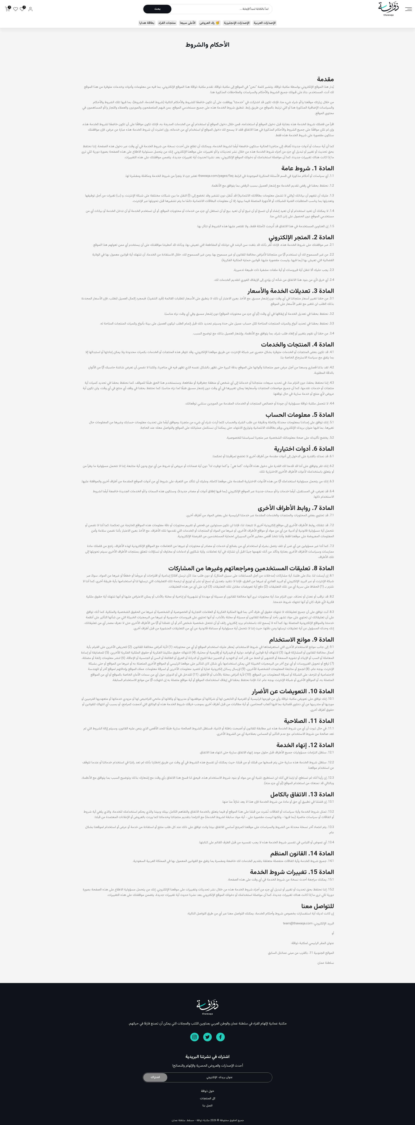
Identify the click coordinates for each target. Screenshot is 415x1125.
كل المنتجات (207, 1098)
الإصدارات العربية (265, 23)
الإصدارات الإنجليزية (236, 23)
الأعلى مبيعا (187, 23)
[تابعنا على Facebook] (220, 1037)
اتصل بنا (207, 1105)
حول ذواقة (207, 1091)
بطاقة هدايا (146, 23)
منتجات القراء (167, 23)
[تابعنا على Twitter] (207, 1037)
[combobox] (221, 9)
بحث (157, 9)
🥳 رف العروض (210, 23)
